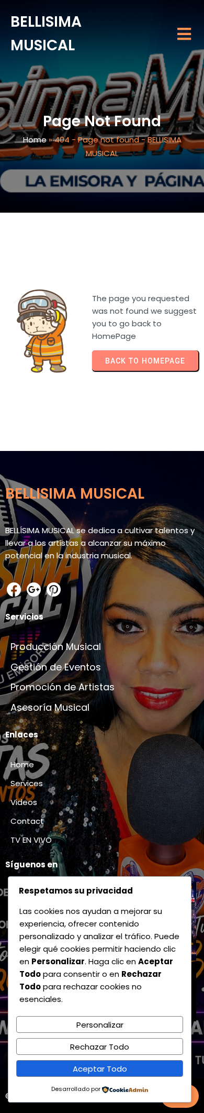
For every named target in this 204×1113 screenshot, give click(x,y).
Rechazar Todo (99, 1046)
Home (35, 139)
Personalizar (99, 1024)
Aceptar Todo (100, 1068)
